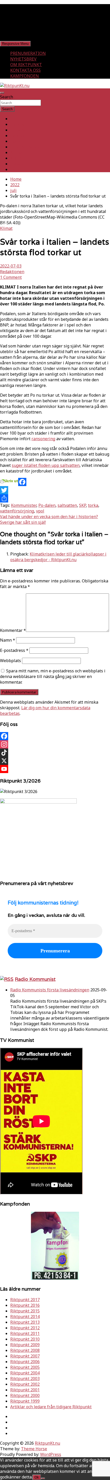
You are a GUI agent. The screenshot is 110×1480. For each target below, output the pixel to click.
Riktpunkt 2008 (25, 1350)
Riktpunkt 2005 (25, 1367)
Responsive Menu (15, 44)
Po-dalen (47, 505)
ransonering (43, 438)
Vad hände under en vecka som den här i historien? (49, 516)
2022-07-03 (10, 266)
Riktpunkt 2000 (25, 1395)
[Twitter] (55, 490)
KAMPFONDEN (24, 76)
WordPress (50, 1454)
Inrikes (17, 124)
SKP (82, 505)
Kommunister (23, 505)
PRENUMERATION (28, 53)
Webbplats (10, 660)
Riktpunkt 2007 (25, 1356)
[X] (55, 761)
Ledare (17, 164)
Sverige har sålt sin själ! (23, 522)
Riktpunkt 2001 (25, 1390)
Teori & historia (25, 147)
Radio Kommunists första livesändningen (49, 990)
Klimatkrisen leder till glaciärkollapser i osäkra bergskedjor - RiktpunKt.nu (58, 556)
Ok (37, 1477)
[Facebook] (55, 482)
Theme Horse (34, 1449)
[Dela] (55, 498)
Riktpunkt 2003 (25, 1378)
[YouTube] (55, 769)
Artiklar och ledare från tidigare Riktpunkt (51, 1407)
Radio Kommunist (35, 979)
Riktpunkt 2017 (25, 1299)
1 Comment (11, 277)
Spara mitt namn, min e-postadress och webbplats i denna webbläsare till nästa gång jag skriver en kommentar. (52, 676)
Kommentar (13, 630)
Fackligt (17, 135)
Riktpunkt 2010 (25, 1339)
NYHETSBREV (23, 59)
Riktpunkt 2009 (25, 1345)
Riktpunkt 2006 (25, 1361)
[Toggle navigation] (2, 93)
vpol (40, 511)
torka (93, 505)
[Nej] (43, 1478)
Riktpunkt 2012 (25, 1328)
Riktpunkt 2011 (25, 1333)
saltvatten (67, 505)
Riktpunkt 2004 (25, 1373)
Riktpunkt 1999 (25, 1401)
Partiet (17, 141)
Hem (14, 118)
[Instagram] (55, 744)
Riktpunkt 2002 (25, 1384)
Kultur (16, 158)
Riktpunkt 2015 (25, 1311)
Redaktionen (12, 271)
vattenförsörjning (17, 511)
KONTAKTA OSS (25, 70)
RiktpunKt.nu (47, 1443)
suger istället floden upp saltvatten (46, 465)
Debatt (17, 169)
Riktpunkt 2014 (25, 1316)
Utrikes (17, 130)
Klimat (16, 152)
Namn (7, 640)
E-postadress (14, 650)
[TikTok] (55, 752)
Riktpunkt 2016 (25, 1305)
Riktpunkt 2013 (25, 1322)
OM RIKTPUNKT (26, 64)
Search (6, 97)
